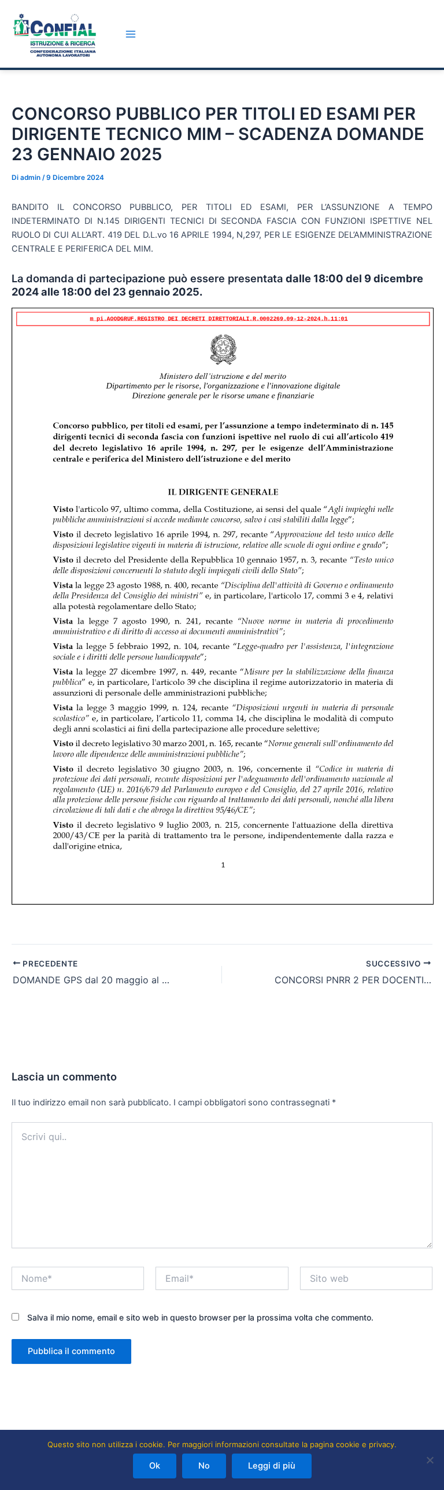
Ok (154, 1466)
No (204, 1466)
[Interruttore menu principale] (131, 34)
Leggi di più (271, 1466)
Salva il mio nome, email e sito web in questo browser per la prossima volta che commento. (200, 1317)
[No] (429, 1460)
